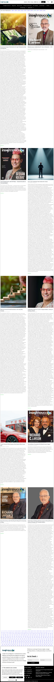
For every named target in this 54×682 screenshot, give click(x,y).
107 (2, 634)
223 (3, 640)
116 (17, 634)
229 (15, 640)
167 (5, 637)
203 (18, 638)
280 (9, 642)
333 (7, 645)
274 (50, 641)
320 (34, 644)
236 (29, 640)
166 (3, 637)
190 (47, 637)
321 (36, 644)
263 (28, 641)
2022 (22, 10)
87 (21, 633)
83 (15, 633)
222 (1, 640)
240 (36, 640)
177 (23, 637)
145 (18, 636)
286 (21, 642)
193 (52, 637)
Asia (40, 2)
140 (9, 636)
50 (18, 632)
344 (29, 645)
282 (13, 642)
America (25, 2)
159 (43, 636)
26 (34, 630)
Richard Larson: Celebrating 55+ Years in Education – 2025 (40, 47)
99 (39, 633)
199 (10, 638)
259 (21, 641)
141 (10, 636)
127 (37, 634)
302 (52, 642)
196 (5, 638)
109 (5, 634)
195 (3, 638)
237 (31, 640)
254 (11, 641)
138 (5, 636)
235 (27, 640)
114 (14, 634)
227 (11, 640)
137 (3, 636)
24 (31, 630)
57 (28, 632)
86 (19, 633)
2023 (19, 10)
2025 (13, 10)
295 (38, 642)
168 (6, 637)
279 (7, 642)
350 (40, 645)
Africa (29, 2)
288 (25, 642)
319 (32, 644)
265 (32, 641)
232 (21, 640)
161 (46, 636)
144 (16, 636)
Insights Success (7, 5)
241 (38, 640)
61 (34, 632)
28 (37, 630)
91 (27, 633)
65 (40, 632)
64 (38, 632)
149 (25, 636)
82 (13, 633)
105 (50, 633)
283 (15, 642)
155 (36, 636)
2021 (25, 10)
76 (4, 633)
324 (42, 644)
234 (25, 640)
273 (48, 641)
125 (33, 634)
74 (1, 633)
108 (3, 634)
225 (7, 640)
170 (10, 637)
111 (9, 634)
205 (22, 638)
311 (17, 644)
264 (30, 641)
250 (4, 641)
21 (26, 630)
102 (44, 633)
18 (22, 630)
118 (21, 634)
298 (44, 642)
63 (37, 632)
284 (17, 642)
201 (14, 638)
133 (48, 634)
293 (34, 642)
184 (36, 637)
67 (43, 632)
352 (44, 645)
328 (49, 644)
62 (35, 632)
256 (15, 641)
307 (10, 644)
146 (20, 636)
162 (48, 636)
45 (10, 632)
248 (52, 640)
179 (27, 637)
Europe (32, 2)
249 (2, 641)
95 (33, 633)
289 (27, 642)
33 (44, 630)
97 (36, 633)
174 (17, 637)
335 (11, 645)
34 (46, 630)
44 (9, 632)
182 (32, 637)
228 (13, 640)
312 (19, 644)
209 (30, 638)
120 (24, 634)
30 (40, 630)
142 (12, 636)
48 (15, 632)
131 (44, 634)
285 (19, 642)
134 (50, 634)
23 (29, 630)
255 (13, 641)
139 (7, 636)
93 (30, 633)
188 (43, 637)
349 (38, 645)
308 (12, 644)
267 (36, 641)
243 (42, 640)
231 (19, 640)
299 (46, 642)
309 (14, 644)
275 (52, 641)
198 (9, 638)
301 (50, 642)
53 (22, 632)
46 (12, 632)
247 (50, 640)
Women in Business (27, 5)
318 (30, 644)
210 (32, 638)
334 (9, 645)
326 (45, 644)
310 (16, 644)
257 (17, 641)
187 (41, 637)
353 (46, 645)
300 (48, 642)
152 (30, 636)
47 (13, 632)
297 (42, 642)
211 (33, 638)
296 (40, 642)
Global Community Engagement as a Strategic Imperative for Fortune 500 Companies (44, 673)
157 (39, 636)
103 (46, 633)
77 (6, 633)
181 (30, 637)
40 (3, 632)
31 (41, 630)
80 (10, 633)
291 (30, 642)
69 (46, 632)
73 (52, 632)
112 (10, 634)
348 (36, 645)
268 (38, 641)
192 (50, 637)
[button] (51, 2)
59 (31, 632)
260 (23, 641)
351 (42, 645)
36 (49, 630)
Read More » (2, 145)
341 (23, 645)
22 (28, 630)
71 (49, 632)
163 (50, 636)
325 (44, 644)
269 (40, 641)
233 (23, 640)
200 (12, 638)
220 (50, 638)
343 (27, 645)
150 (27, 636)
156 (37, 636)
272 (46, 641)
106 (52, 633)
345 (31, 645)
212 (35, 638)
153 (32, 636)
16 (19, 630)
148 (23, 636)
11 (12, 630)
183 (34, 637)
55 (25, 632)
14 (16, 630)
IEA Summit (35, 5)
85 (18, 633)
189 (45, 637)
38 (52, 630)
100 (41, 633)
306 (8, 644)
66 (41, 632)
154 (34, 636)
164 (52, 636)
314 (23, 644)
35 (47, 630)
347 (35, 645)
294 (36, 642)
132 (46, 634)
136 (1, 636)
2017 (38, 10)
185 (38, 637)
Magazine (14, 5)
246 (48, 640)
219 (48, 638)
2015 (44, 10)
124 (32, 634)
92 (28, 633)
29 (38, 630)
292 (32, 642)
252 (7, 641)
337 (15, 645)
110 (7, 634)
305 (6, 644)
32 (43, 630)
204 (20, 638)
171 (12, 637)
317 (28, 644)
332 (5, 645)
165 (1, 637)
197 (7, 638)
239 (34, 640)
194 (1, 638)
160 (45, 636)
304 (4, 644)
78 (7, 633)
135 (52, 634)
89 (24, 633)
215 (41, 638)
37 (50, 630)
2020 (28, 10)
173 (16, 637)
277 (3, 642)
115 (16, 634)
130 (43, 634)
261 (24, 641)
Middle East (36, 2)
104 (48, 633)
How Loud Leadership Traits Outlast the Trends (38, 181)
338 (17, 645)
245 (46, 640)
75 (3, 633)
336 (13, 645)
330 (2, 645)
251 (5, 641)
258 (19, 641)
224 (5, 640)
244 (44, 640)
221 (52, 638)
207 (26, 638)
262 (26, 641)
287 (23, 642)
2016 (41, 10)
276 (1, 642)
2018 (35, 10)
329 (51, 644)
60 (32, 632)
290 (29, 642)
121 (26, 634)
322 (38, 644)
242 (40, 640)
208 (28, 638)
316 (26, 644)
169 (8, 637)
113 (12, 634)
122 (28, 634)
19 (23, 630)
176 (21, 637)
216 (43, 638)
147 (21, 636)
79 (9, 633)
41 (4, 632)
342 (25, 645)
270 (42, 641)
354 (48, 645)
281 (11, 642)
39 (1, 632)
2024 (16, 10)
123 (30, 634)
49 (16, 632)
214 (39, 638)
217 (44, 638)
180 (28, 637)
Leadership (41, 5)
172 (14, 637)
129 (41, 634)
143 (14, 636)
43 (7, 632)
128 (39, 634)
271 (44, 641)
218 (46, 638)
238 (32, 640)
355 (50, 645)
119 (22, 634)
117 (19, 634)
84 (16, 633)
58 (29, 632)
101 (43, 633)
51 (19, 632)
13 (15, 630)
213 (37, 638)
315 (25, 644)
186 (39, 637)
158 (41, 636)
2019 (32, 10)
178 (25, 637)
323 (40, 644)
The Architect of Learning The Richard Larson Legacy (39, 444)
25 (32, 630)
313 (21, 644)
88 (22, 633)
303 (2, 644)
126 (35, 634)
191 (49, 637)
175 (19, 637)
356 (52, 645)
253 (9, 641)
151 (29, 636)
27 (35, 630)
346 (33, 645)
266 (34, 641)
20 (25, 630)
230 (17, 640)
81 (12, 633)
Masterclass (19, 5)
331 (4, 645)
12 (13, 630)
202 (16, 638)
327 (47, 644)
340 (21, 645)
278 (5, 642)
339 (19, 645)
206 (24, 638)
